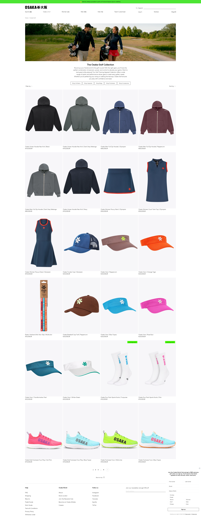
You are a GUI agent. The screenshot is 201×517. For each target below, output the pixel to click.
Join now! (116, 2)
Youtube (95, 499)
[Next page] (107, 469)
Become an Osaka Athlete (67, 502)
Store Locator (63, 496)
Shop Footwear (110, 83)
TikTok (94, 505)
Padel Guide (29, 502)
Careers (61, 505)
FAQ (26, 493)
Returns (27, 499)
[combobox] (160, 8)
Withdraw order (30, 515)
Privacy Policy (29, 511)
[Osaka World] (36, 7)
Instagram (95, 493)
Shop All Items (76, 83)
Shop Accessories (124, 83)
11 (103, 469)
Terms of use (194, 514)
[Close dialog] (199, 468)
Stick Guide (28, 505)
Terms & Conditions (31, 508)
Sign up (183, 509)
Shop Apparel (88, 83)
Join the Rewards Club (66, 499)
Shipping (28, 496)
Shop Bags (99, 83)
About (61, 493)
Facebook (95, 496)
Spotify (94, 502)
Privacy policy (187, 514)
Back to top (99, 477)
